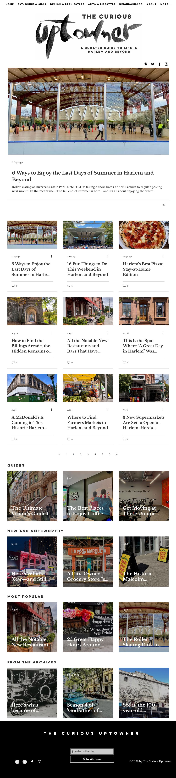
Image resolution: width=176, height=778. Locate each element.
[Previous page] (66, 454)
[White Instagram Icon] (39, 762)
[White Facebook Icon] (32, 762)
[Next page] (110, 454)
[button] (164, 205)
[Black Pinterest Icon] (146, 64)
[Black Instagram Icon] (166, 64)
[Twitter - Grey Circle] (25, 762)
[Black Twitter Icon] (153, 64)
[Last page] (117, 454)
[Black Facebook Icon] (159, 64)
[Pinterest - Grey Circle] (17, 762)
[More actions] (53, 256)
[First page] (59, 454)
